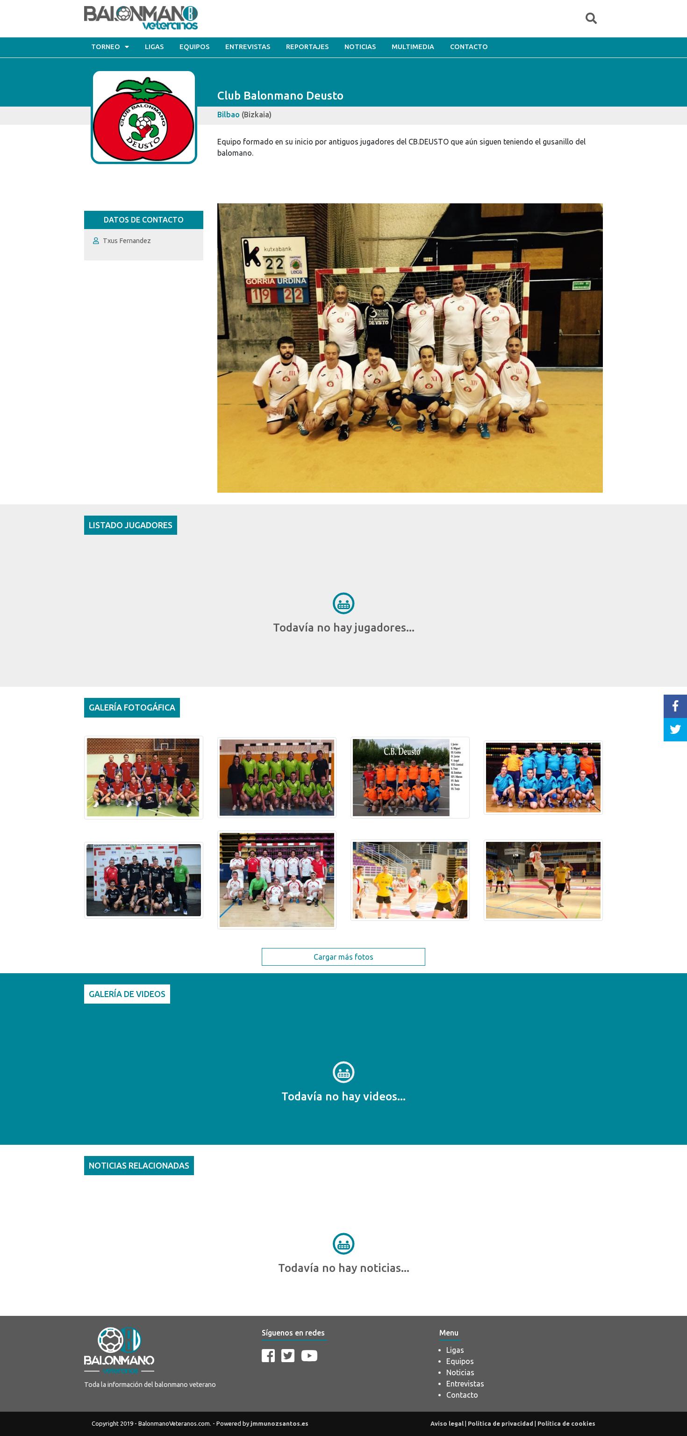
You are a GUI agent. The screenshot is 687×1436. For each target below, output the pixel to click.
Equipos (194, 46)
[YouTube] (309, 1355)
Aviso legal (447, 1423)
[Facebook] (268, 1355)
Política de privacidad (500, 1423)
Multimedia (413, 46)
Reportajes (307, 46)
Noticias (360, 46)
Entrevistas (247, 46)
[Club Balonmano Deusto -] (143, 777)
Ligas (154, 46)
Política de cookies (566, 1423)
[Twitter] (287, 1355)
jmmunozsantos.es (279, 1423)
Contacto (469, 46)
